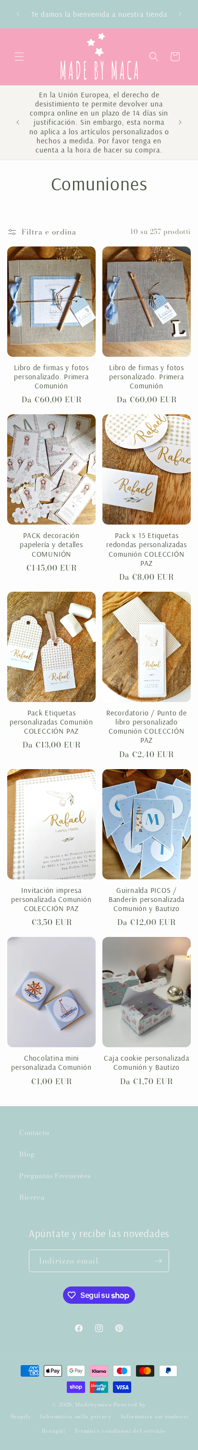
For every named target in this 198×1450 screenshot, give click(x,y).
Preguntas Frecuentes (55, 1175)
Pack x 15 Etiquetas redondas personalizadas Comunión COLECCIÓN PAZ (146, 549)
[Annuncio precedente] (17, 13)
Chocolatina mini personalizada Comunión (51, 1062)
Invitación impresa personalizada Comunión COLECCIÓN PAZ (51, 899)
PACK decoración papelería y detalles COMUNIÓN (51, 544)
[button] (19, 56)
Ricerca (31, 1197)
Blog (27, 1154)
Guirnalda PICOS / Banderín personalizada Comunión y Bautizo (147, 899)
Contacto (34, 1132)
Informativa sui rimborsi (154, 1416)
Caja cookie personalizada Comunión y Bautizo (146, 1062)
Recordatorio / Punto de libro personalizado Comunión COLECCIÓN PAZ (146, 726)
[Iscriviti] (158, 1261)
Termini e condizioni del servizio (119, 1431)
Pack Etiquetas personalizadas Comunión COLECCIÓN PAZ (51, 722)
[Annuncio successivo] (180, 13)
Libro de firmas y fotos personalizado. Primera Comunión (51, 376)
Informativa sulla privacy (75, 1416)
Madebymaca (93, 1404)
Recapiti (53, 1431)
